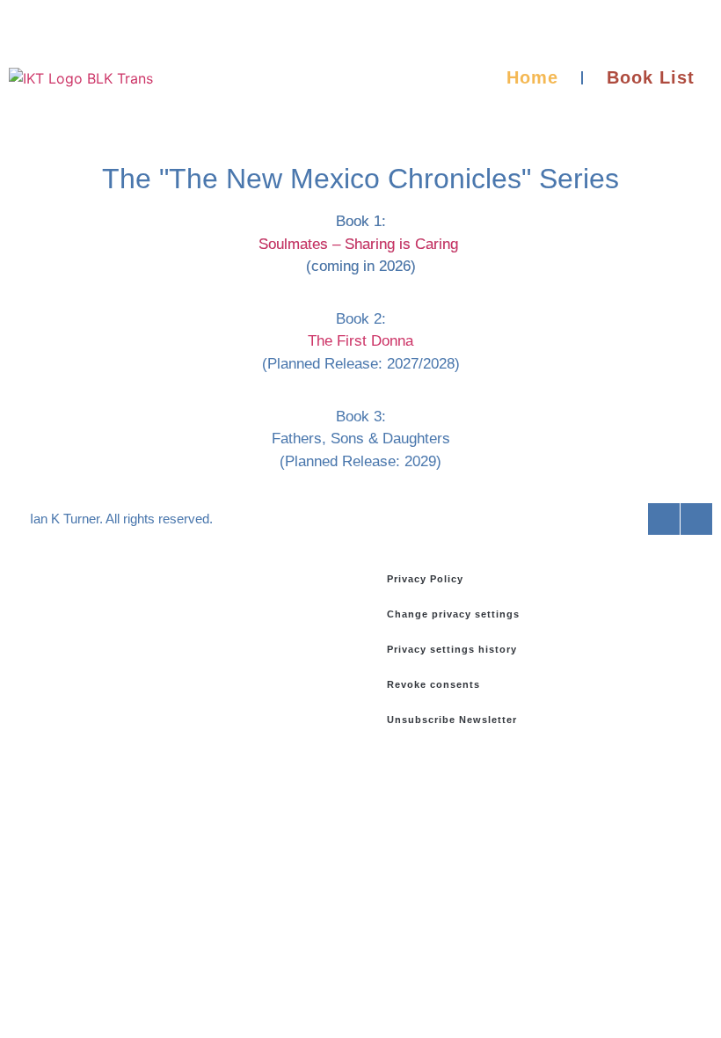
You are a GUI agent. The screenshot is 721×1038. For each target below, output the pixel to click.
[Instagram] (696, 519)
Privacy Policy (425, 579)
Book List (651, 77)
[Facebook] (664, 519)
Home (532, 77)
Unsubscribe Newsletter (452, 719)
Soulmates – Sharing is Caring (358, 244)
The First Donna (360, 341)
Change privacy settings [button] (453, 614)
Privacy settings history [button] (452, 649)
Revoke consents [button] (433, 684)
